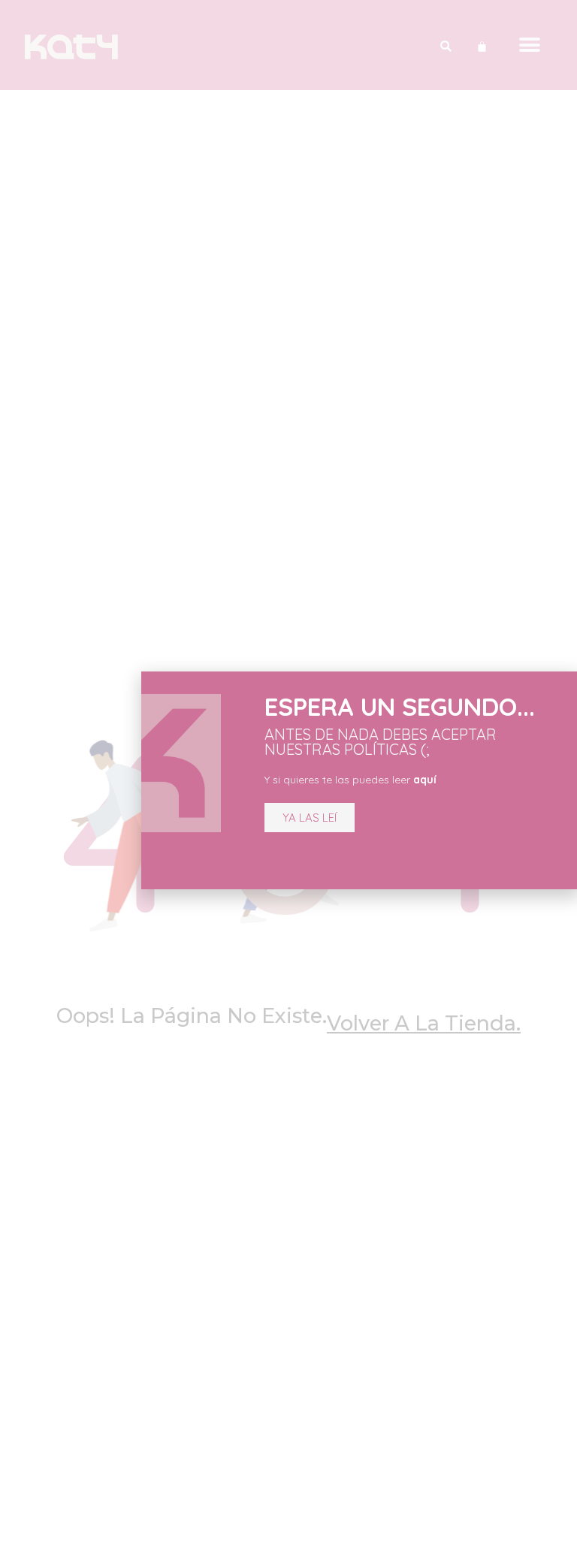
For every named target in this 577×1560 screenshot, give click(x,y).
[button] (309, 817)
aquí (425, 779)
